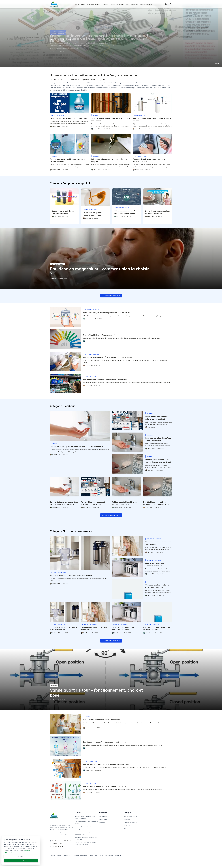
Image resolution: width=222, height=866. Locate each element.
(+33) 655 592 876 (57, 843)
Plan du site (118, 855)
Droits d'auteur (67, 855)
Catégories (128, 813)
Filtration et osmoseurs (117, 4)
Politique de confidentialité (80, 855)
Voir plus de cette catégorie (110, 295)
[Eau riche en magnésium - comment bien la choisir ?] (111, 258)
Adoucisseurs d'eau (146, 4)
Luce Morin (53, 51)
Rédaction (103, 813)
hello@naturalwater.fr (58, 846)
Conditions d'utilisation (55, 855)
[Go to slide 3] (218, 63)
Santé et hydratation (132, 4)
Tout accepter (21, 861)
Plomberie (105, 4)
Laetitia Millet (53, 278)
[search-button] (166, 4)
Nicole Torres (103, 816)
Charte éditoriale (109, 855)
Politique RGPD (99, 855)
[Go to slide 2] (216, 63)
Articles (78, 813)
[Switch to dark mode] (170, 4)
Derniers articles (80, 4)
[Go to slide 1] (215, 63)
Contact (91, 855)
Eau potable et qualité (93, 4)
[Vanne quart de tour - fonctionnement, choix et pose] (111, 679)
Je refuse (20, 856)
